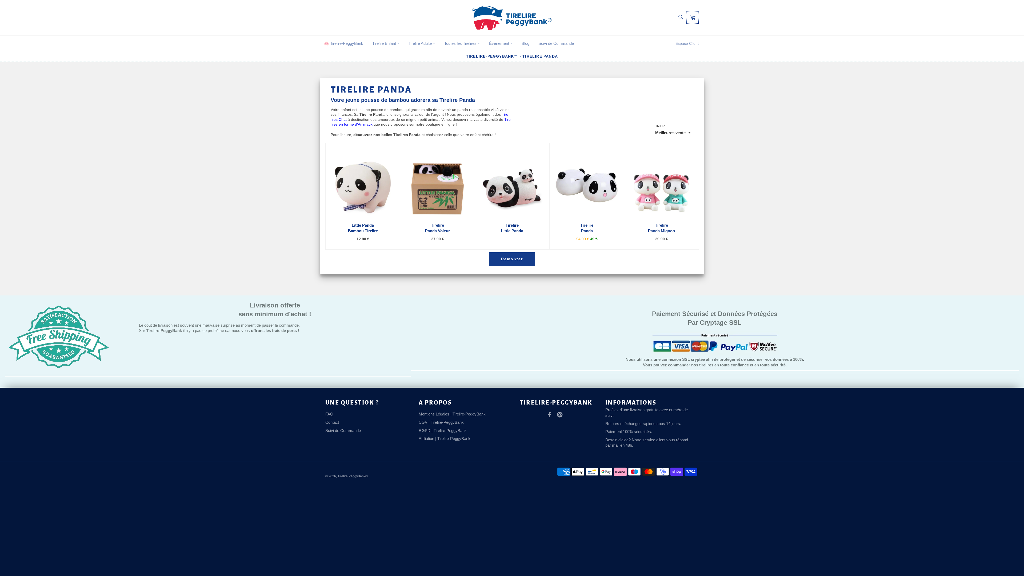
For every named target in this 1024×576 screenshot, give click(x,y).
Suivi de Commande (556, 43)
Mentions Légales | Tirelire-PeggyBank (452, 414)
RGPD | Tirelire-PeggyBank (443, 430)
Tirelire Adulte (421, 43)
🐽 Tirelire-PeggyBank (343, 43)
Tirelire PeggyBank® (353, 476)
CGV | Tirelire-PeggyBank (441, 422)
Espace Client (687, 43)
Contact (332, 422)
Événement (499, 43)
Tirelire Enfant (384, 43)
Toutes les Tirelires (461, 43)
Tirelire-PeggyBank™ (492, 56)
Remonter (512, 259)
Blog (525, 43)
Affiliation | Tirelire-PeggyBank (444, 438)
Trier (660, 126)
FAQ (329, 414)
